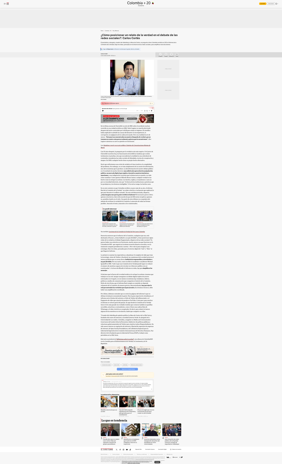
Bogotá (125, 437)
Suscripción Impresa (150, 449)
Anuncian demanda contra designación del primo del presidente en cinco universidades (152, 441)
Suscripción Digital (162, 449)
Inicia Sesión (271, 3)
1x (149, 110)
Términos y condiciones (142, 454)
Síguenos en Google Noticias (128, 369)
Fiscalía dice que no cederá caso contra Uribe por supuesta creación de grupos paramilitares (111, 441)
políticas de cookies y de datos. (134, 463)
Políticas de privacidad (128, 454)
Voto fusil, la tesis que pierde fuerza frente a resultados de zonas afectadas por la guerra (145, 225)
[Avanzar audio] (147, 110)
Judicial (104, 437)
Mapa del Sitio (138, 449)
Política (145, 437)
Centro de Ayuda (116, 454)
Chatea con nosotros (176, 449)
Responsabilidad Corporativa (157, 454)
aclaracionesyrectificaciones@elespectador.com (144, 459)
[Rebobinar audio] (144, 110)
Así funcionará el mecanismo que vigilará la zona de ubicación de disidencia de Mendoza (127, 225)
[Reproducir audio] (103, 111)
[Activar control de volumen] (151, 111)
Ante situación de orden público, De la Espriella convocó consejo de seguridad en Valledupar (172, 441)
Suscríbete (262, 3)
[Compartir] (160, 54)
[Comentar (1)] (171, 54)
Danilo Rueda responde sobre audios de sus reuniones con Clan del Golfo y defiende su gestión (110, 225)
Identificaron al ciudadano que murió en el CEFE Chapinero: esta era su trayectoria (131, 441)
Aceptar (157, 462)
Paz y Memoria (105, 222)
